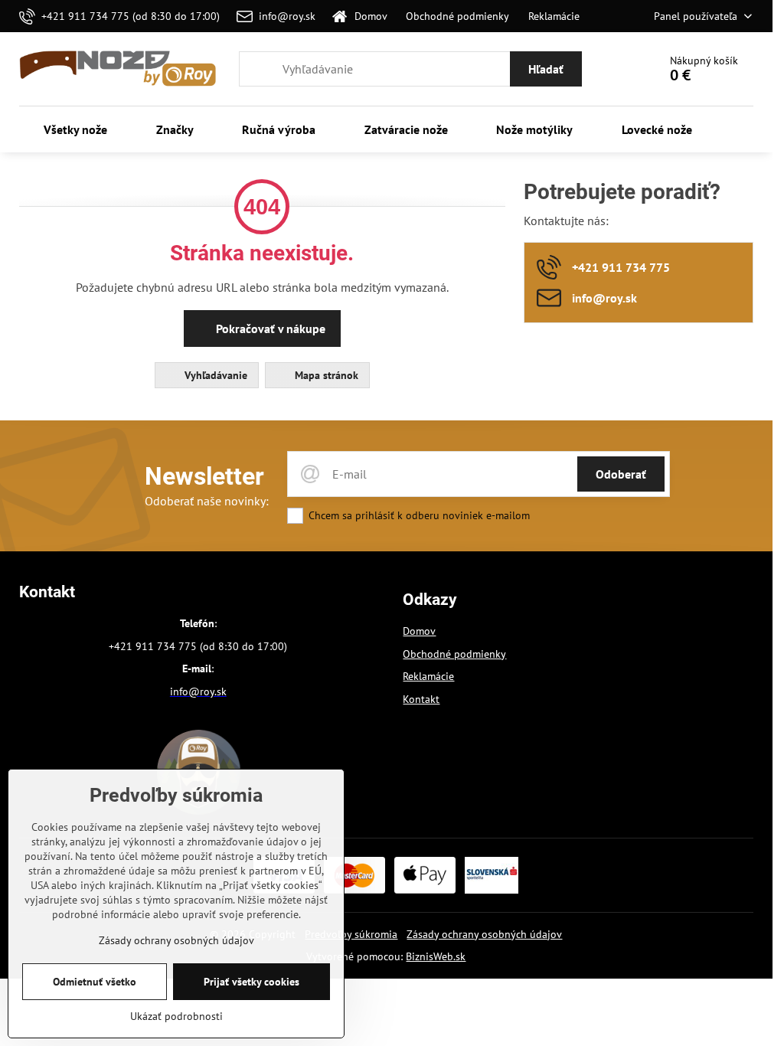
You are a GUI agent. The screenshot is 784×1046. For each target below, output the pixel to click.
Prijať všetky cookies (251, 982)
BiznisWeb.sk (436, 956)
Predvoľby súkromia (351, 934)
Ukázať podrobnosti (176, 1016)
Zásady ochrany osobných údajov (484, 934)
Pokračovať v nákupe (269, 328)
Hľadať (546, 69)
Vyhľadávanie (214, 375)
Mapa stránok (325, 375)
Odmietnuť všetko (94, 982)
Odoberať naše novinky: (207, 500)
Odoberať (621, 474)
